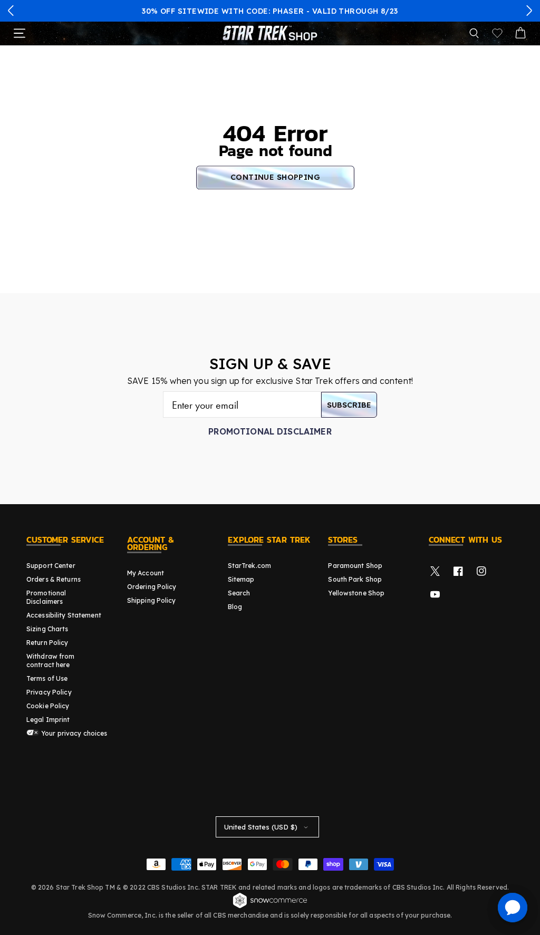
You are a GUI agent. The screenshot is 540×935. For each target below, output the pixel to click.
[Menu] (19, 33)
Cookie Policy (48, 706)
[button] (11, 10)
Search (239, 593)
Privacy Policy (49, 692)
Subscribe (349, 405)
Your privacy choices (74, 733)
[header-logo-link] (270, 33)
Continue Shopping (275, 177)
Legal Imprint (48, 720)
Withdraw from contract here (50, 660)
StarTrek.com (249, 566)
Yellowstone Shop (356, 593)
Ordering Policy (152, 587)
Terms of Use (47, 678)
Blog (235, 607)
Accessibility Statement (63, 615)
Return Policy (47, 643)
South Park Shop (355, 579)
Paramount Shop (355, 566)
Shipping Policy (151, 600)
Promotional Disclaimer (270, 431)
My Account (145, 573)
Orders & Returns (53, 579)
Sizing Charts (47, 629)
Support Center (50, 566)
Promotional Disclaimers (46, 597)
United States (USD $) (260, 827)
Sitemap (241, 579)
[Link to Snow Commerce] (270, 906)
